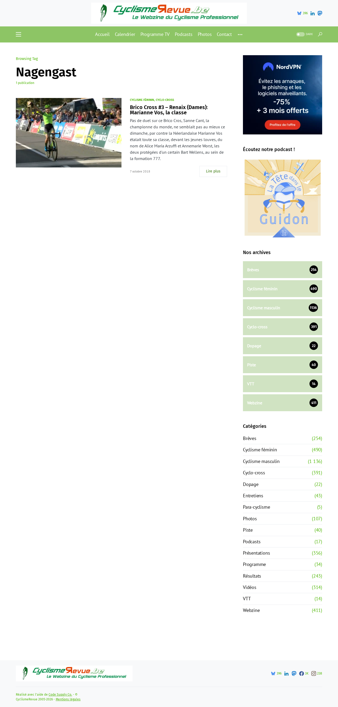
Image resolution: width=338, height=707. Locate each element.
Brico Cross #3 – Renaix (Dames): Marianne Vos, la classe (169, 110)
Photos (250, 519)
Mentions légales (68, 699)
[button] (18, 34)
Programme (254, 564)
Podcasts (251, 542)
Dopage (251, 484)
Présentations (256, 553)
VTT (247, 599)
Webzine (251, 610)
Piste (248, 530)
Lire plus (213, 171)
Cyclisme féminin (142, 100)
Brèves (249, 438)
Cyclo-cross (165, 100)
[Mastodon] (319, 13)
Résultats (252, 576)
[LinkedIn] (312, 13)
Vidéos (249, 587)
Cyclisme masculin (261, 461)
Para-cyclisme (256, 507)
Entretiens (253, 496)
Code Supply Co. (60, 694)
